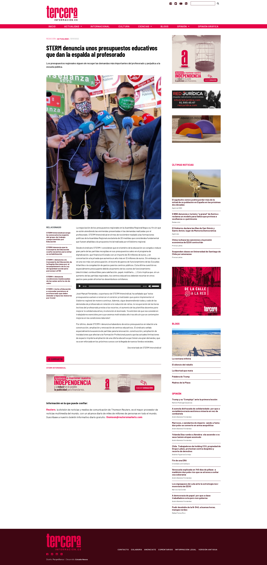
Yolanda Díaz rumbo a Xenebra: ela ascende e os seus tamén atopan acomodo (196, 435)
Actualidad (63, 39)
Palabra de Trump (181, 376)
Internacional (100, 26)
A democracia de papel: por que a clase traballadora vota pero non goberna (191, 496)
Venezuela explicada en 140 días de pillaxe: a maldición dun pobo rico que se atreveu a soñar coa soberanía (195, 472)
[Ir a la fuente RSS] (186, 3)
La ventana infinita (181, 358)
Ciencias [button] (144, 26)
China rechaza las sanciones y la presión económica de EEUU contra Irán (192, 241)
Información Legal (185, 549)
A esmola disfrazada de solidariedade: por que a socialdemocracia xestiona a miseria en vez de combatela (196, 411)
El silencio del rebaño (182, 364)
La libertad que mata (182, 370)
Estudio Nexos (81, 559)
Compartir (56, 359)
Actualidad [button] (72, 26)
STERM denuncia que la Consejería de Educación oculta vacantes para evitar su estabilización (59, 250)
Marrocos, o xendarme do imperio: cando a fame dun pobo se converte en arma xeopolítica (196, 424)
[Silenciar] (149, 286)
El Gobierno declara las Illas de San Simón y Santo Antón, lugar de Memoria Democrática (194, 229)
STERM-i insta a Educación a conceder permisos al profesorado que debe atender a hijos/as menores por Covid (59, 293)
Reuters (50, 409)
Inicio (52, 26)
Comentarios (165, 549)
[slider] (156, 285)
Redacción (51, 39)
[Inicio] (62, 13)
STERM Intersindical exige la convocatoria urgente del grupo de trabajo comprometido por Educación (58, 237)
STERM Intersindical (56, 368)
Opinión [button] (182, 26)
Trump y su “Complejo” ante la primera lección (194, 399)
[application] (118, 286)
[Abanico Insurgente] (196, 134)
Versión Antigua (208, 549)
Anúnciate (150, 549)
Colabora (136, 549)
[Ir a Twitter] (176, 3)
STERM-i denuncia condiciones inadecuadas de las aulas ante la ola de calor (58, 279)
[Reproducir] (79, 286)
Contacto (123, 549)
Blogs (165, 26)
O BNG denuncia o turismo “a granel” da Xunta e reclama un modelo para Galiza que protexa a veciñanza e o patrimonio (195, 216)
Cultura (124, 26)
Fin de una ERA (179, 460)
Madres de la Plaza (181, 382)
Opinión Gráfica (208, 26)
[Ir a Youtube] (181, 3)
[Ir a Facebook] (171, 3)
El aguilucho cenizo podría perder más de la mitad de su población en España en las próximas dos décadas (196, 202)
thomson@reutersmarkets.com (124, 417)
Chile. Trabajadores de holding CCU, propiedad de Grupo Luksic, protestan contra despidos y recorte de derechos (196, 448)
